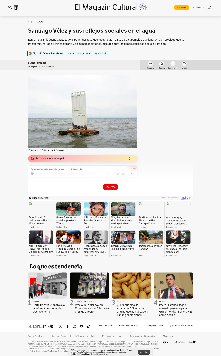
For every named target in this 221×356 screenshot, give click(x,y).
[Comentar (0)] (172, 64)
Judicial (36, 301)
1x (127, 173)
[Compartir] (150, 64)
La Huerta (121, 301)
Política (162, 301)
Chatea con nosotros (183, 325)
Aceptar (143, 352)
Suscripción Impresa (128, 325)
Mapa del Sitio (105, 325)
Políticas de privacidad (84, 336)
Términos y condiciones (112, 336)
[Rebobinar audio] (118, 173)
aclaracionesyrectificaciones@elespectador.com (118, 346)
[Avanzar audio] (123, 173)
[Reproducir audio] (32, 173)
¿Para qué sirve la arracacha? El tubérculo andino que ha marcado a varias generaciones (132, 310)
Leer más (110, 187)
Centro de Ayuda (59, 336)
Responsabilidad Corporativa (142, 336)
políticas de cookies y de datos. (96, 354)
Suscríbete (182, 7)
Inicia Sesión (198, 7)
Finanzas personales (83, 301)
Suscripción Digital (154, 325)
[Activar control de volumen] (132, 173)
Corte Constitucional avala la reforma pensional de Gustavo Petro (49, 308)
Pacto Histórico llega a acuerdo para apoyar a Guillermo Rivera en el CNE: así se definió (175, 310)
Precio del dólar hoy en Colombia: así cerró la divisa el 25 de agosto (92, 308)
